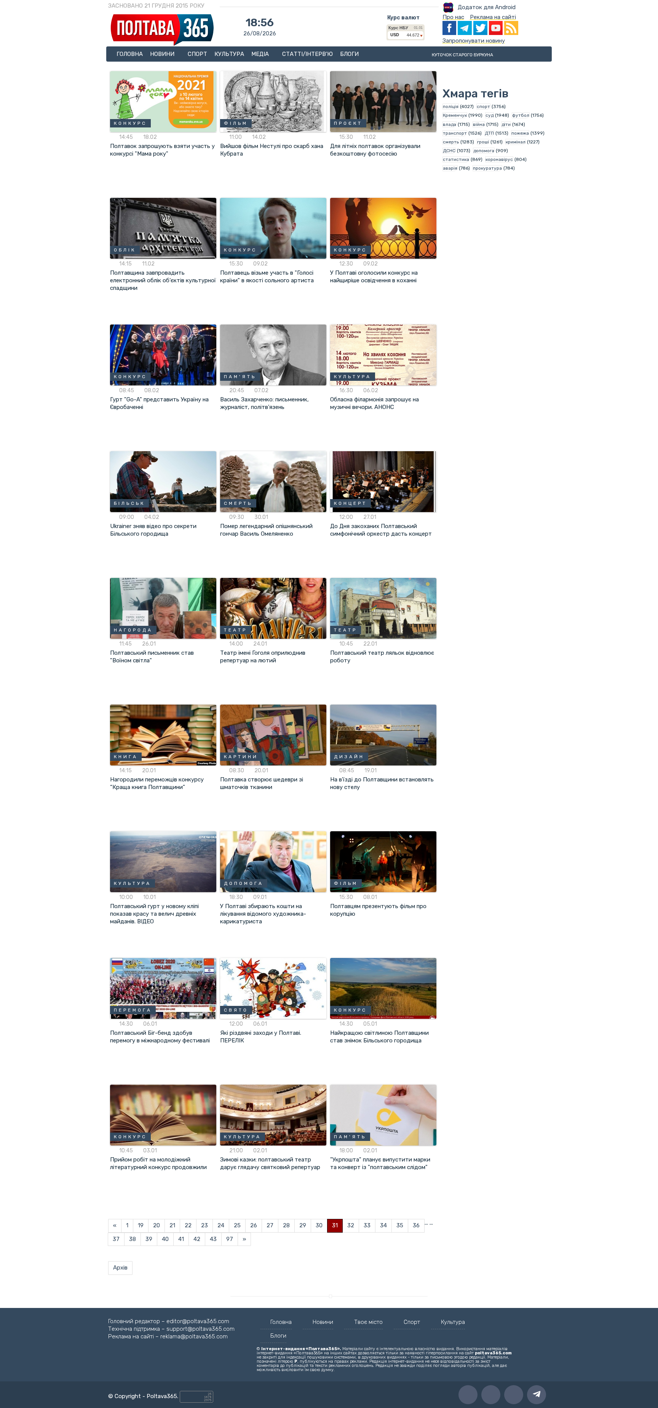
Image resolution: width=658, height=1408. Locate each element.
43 (213, 1239)
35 (399, 1225)
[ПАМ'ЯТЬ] (273, 354)
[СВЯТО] (273, 988)
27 (270, 1225)
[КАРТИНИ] (273, 734)
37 (116, 1239)
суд (490, 115)
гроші (483, 142)
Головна (130, 54)
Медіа (260, 54)
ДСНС (449, 150)
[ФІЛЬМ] (273, 101)
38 (132, 1239)
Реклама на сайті (493, 17)
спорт (483, 106)
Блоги (349, 54)
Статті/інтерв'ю (307, 54)
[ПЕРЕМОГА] (163, 988)
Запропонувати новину (473, 40)
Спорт (197, 54)
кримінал (515, 142)
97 (229, 1239)
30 (319, 1225)
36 (416, 1225)
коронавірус (499, 159)
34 (383, 1225)
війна (479, 124)
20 (156, 1225)
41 (181, 1239)
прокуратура (487, 168)
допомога (483, 150)
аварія (450, 168)
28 (286, 1225)
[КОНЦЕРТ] (383, 481)
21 (172, 1225)
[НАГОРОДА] (163, 608)
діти (506, 124)
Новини (163, 54)
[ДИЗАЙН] (383, 734)
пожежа (520, 133)
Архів (120, 1267)
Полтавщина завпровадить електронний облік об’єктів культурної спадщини (163, 280)
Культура (229, 54)
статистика (456, 159)
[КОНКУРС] (163, 101)
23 (204, 1225)
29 (302, 1225)
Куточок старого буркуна (462, 54)
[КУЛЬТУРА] (383, 354)
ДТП (489, 133)
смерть (451, 142)
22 (188, 1225)
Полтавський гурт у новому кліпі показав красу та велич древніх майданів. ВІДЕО (154, 914)
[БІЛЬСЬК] (163, 481)
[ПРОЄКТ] (383, 101)
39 (148, 1239)
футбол (520, 115)
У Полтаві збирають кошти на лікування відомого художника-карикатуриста (263, 914)
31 (335, 1225)
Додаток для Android (487, 7)
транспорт (455, 133)
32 (350, 1225)
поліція (450, 106)
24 (220, 1225)
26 (253, 1225)
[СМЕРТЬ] (273, 481)
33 (367, 1225)
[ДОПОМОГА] (273, 861)
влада (449, 124)
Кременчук (455, 115)
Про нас (453, 17)
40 (165, 1239)
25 (237, 1225)
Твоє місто (368, 1322)
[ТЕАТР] (273, 608)
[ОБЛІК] (163, 227)
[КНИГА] (163, 734)
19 (141, 1225)
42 (196, 1239)
